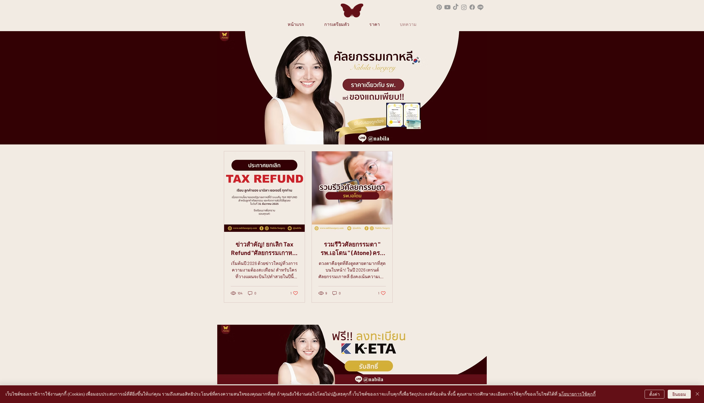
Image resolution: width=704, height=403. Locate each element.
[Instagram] (464, 7)
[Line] (480, 7)
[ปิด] (697, 394)
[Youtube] (447, 7)
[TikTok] (455, 7)
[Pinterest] (439, 7)
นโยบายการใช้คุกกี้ (577, 394)
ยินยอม (679, 394)
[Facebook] (472, 7)
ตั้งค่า (654, 394)
